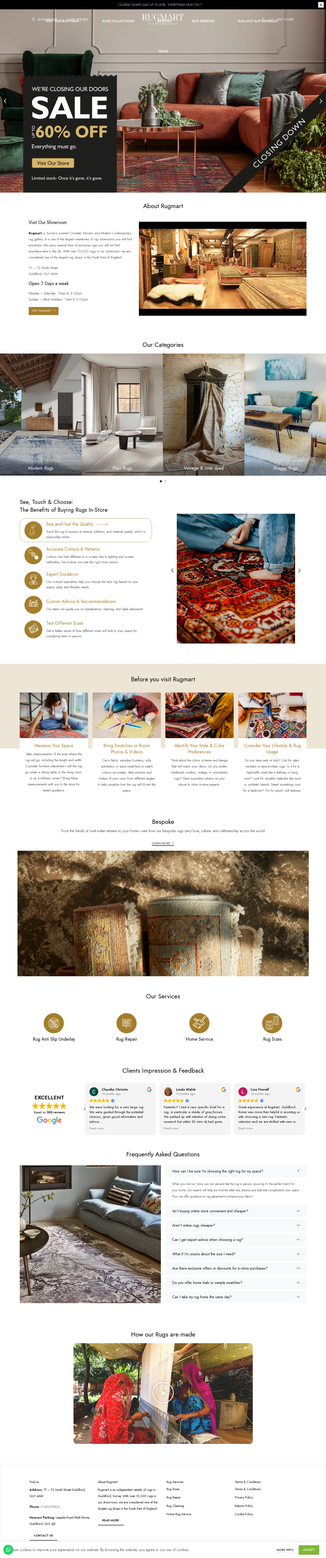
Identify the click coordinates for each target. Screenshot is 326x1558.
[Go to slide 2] (165, 481)
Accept (309, 1550)
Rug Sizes (172, 1489)
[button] (5, 101)
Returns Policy (244, 1506)
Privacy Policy (244, 1497)
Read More (110, 1520)
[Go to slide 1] (161, 481)
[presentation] (172, 571)
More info (285, 1550)
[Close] (321, 5)
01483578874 (50, 1507)
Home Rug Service (178, 1514)
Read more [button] (96, 1128)
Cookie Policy (244, 1514)
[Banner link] (41, 415)
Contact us (43, 1535)
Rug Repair (173, 1497)
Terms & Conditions (248, 1489)
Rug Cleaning (175, 1506)
